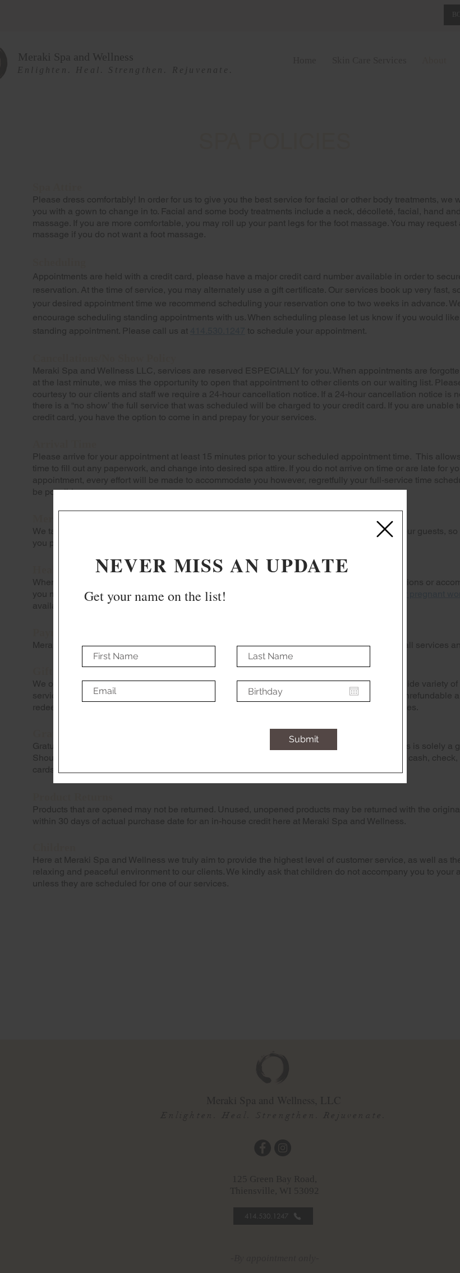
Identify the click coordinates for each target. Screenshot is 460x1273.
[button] (384, 529)
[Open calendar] (353, 691)
